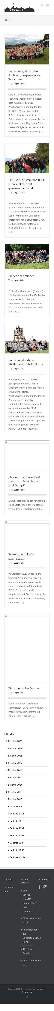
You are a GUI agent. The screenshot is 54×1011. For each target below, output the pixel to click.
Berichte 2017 (15, 762)
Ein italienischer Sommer (24, 688)
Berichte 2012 (15, 799)
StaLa (22, 83)
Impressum (41, 989)
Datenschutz (27, 992)
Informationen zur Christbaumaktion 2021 (27, 935)
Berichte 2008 (17, 835)
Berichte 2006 (17, 850)
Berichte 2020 (15, 741)
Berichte (10, 733)
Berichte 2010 (17, 820)
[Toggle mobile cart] (41, 5)
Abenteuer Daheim (27, 951)
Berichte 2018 (15, 755)
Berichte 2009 (17, 828)
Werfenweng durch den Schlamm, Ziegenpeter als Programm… (24, 75)
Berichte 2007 (17, 842)
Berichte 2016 (15, 770)
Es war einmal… (16, 806)
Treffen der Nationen (21, 276)
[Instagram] (45, 887)
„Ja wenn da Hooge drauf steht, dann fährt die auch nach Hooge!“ (24, 481)
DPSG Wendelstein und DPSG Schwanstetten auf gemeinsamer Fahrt (26, 184)
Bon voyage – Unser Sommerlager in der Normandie (27, 901)
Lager (16, 83)
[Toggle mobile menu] (48, 5)
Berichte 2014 (15, 784)
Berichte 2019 (15, 748)
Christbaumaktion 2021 (27, 920)
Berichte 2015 (15, 777)
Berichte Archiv (17, 857)
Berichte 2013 (15, 791)
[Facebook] (39, 887)
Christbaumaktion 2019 (27, 962)
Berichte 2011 (17, 813)
